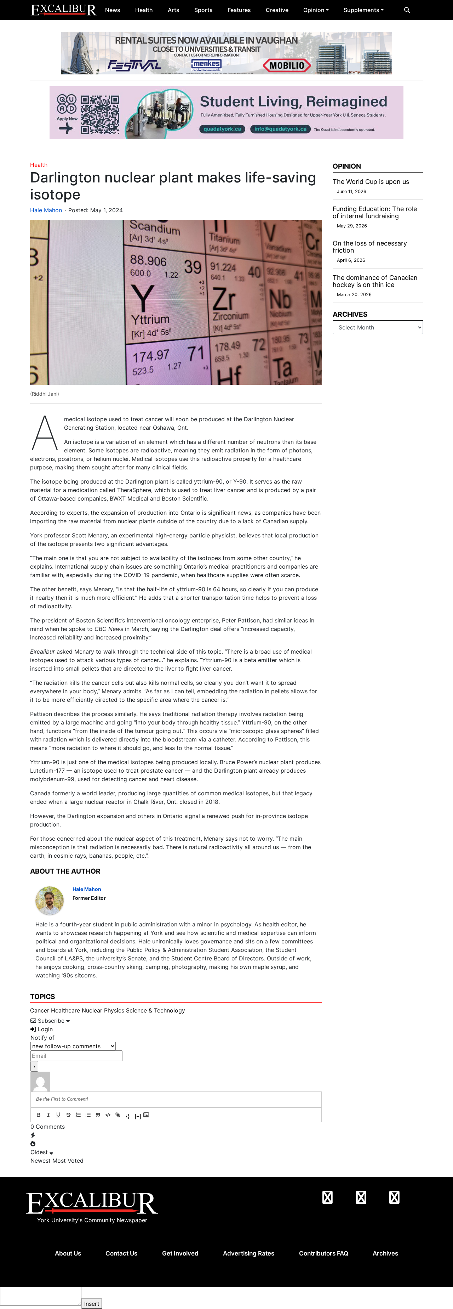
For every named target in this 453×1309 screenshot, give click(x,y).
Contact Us (121, 1253)
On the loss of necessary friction (370, 246)
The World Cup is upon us (371, 181)
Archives (385, 1253)
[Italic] (48, 1115)
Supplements (361, 9)
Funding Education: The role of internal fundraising (375, 212)
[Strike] (68, 1115)
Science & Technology (155, 1010)
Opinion (314, 9)
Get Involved (180, 1253)
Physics (114, 1010)
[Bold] (39, 1115)
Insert (91, 1303)
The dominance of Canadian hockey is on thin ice (375, 281)
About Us (68, 1253)
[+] (138, 1115)
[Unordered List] (88, 1115)
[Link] (118, 1115)
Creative (277, 9)
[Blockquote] (98, 1115)
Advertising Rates (248, 1253)
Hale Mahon (46, 210)
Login (44, 1029)
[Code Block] (108, 1115)
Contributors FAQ (323, 1253)
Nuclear (92, 1010)
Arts (173, 9)
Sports (203, 9)
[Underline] (58, 1115)
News (112, 9)
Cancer (39, 1010)
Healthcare (65, 1010)
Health (144, 9)
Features (239, 9)
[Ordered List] (78, 1115)
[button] (406, 10)
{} (128, 1115)
